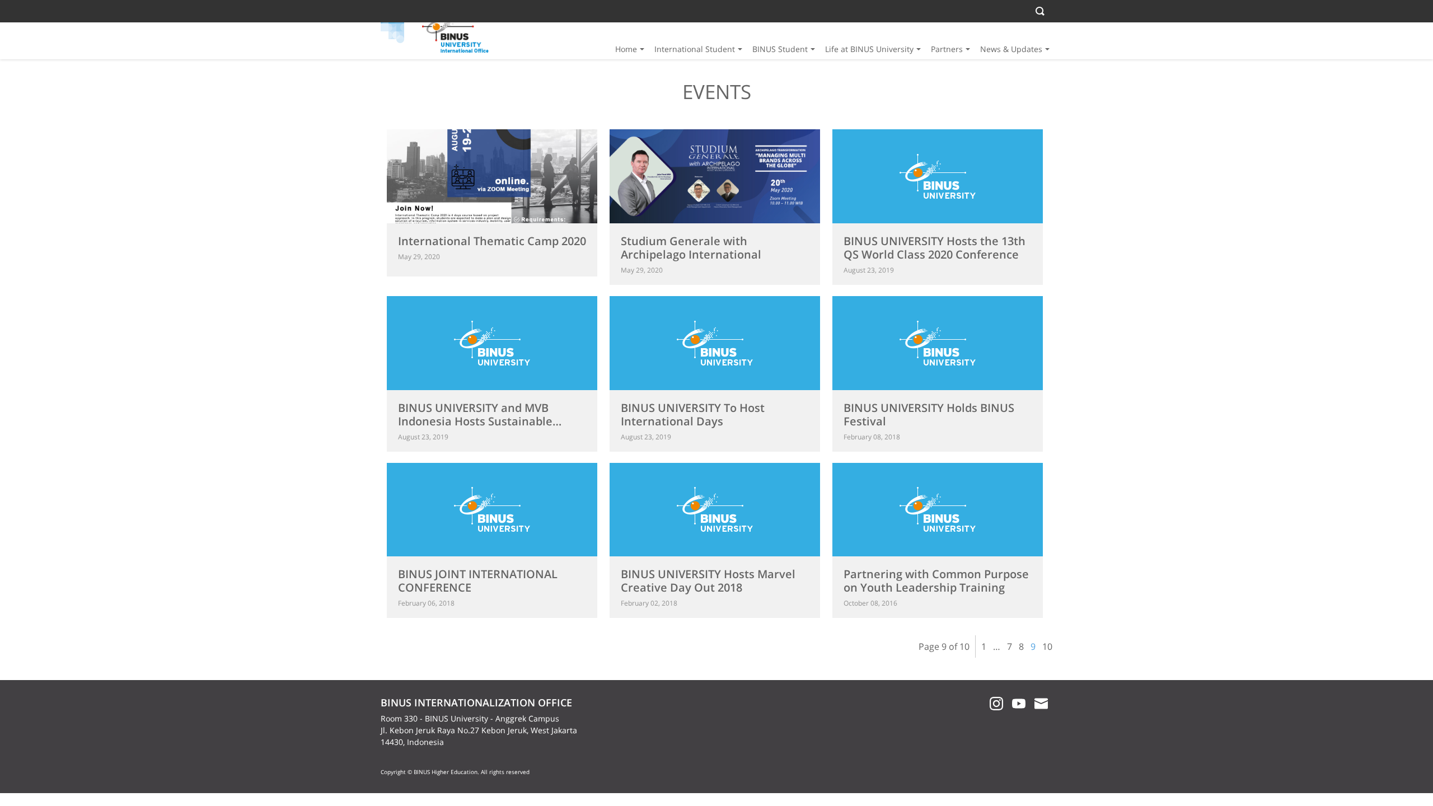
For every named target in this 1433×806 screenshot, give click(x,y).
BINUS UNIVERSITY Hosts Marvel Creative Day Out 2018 (708, 580)
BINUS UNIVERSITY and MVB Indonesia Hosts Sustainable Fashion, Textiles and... (475, 421)
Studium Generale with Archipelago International (691, 247)
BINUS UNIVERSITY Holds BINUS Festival (929, 414)
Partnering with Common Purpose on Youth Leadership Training (936, 580)
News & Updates (1011, 49)
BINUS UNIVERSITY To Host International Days (693, 414)
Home (626, 49)
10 (1047, 646)
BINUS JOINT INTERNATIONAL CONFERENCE (478, 580)
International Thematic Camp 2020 (492, 241)
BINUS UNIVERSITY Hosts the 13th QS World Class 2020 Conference (934, 247)
